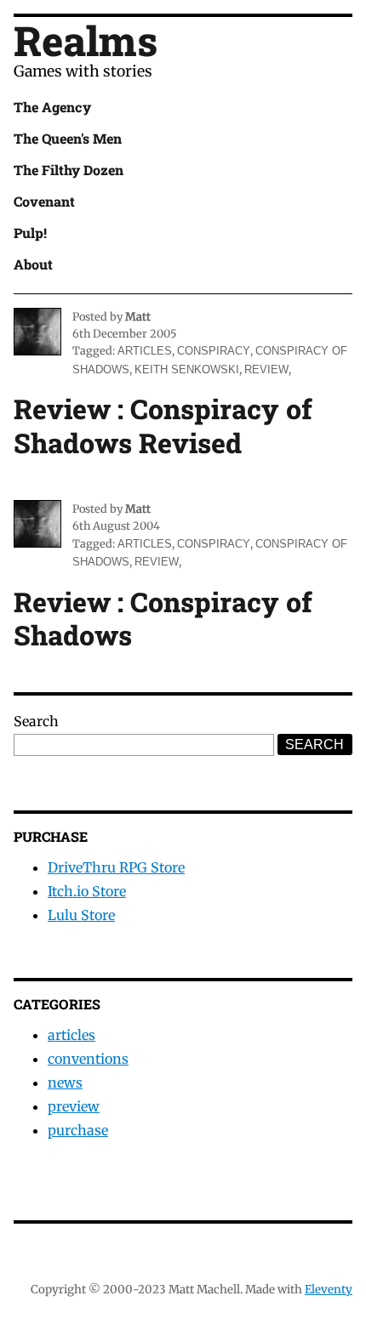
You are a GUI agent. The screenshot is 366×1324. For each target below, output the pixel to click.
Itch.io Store (87, 891)
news (65, 1082)
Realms (85, 40)
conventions (88, 1058)
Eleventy (328, 1289)
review (266, 369)
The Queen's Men (68, 138)
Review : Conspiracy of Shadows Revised (163, 425)
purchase (78, 1130)
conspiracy (213, 350)
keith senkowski (186, 369)
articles (144, 350)
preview (74, 1106)
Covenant (44, 201)
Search (36, 721)
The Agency (52, 107)
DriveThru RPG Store (116, 867)
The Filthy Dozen (68, 170)
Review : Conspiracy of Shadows (163, 618)
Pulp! (30, 233)
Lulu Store (81, 914)
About (33, 264)
